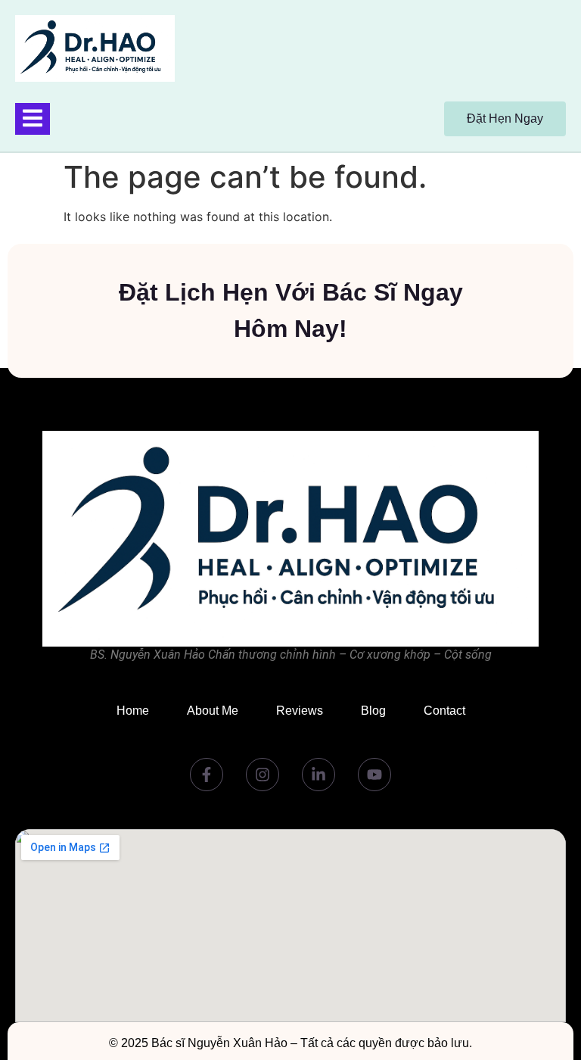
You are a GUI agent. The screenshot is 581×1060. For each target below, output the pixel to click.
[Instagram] (262, 774)
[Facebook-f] (206, 774)
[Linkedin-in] (318, 774)
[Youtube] (374, 774)
